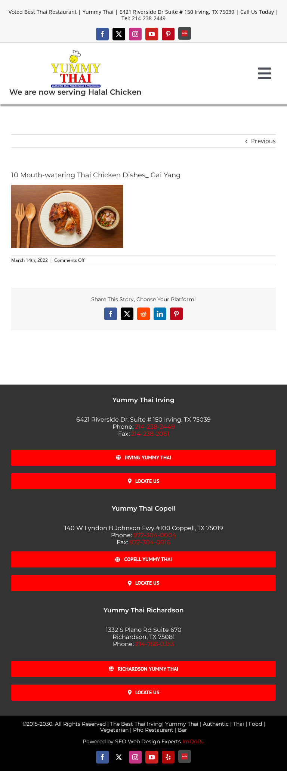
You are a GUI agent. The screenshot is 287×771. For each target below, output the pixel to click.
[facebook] (102, 34)
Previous (263, 141)
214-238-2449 (155, 426)
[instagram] (135, 34)
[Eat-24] (184, 33)
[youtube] (151, 34)
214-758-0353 (154, 644)
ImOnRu (193, 741)
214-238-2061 (150, 433)
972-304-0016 (150, 542)
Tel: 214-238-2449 (143, 18)
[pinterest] (168, 34)
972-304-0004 (154, 535)
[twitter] (118, 34)
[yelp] (168, 757)
